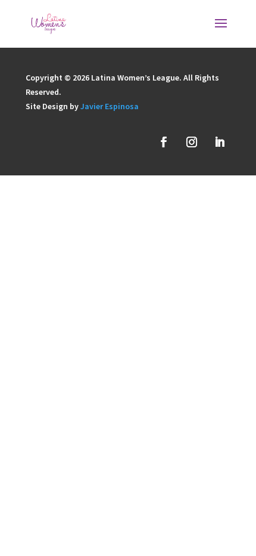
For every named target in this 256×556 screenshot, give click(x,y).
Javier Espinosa (109, 106)
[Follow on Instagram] (191, 142)
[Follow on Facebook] (163, 142)
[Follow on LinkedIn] (219, 142)
